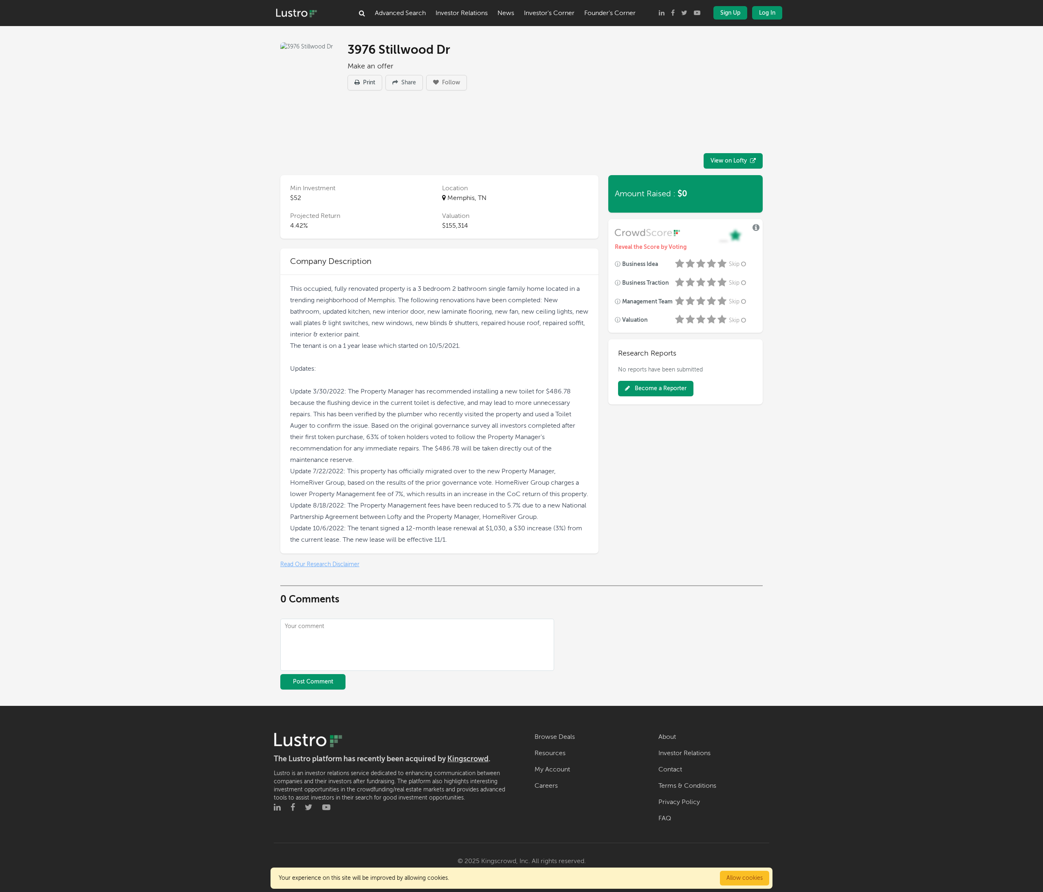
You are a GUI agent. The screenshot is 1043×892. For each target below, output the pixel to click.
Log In (767, 13)
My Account (552, 769)
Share (408, 82)
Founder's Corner (610, 13)
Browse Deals (555, 736)
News (505, 13)
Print (368, 82)
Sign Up (730, 13)
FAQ (664, 818)
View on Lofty (729, 161)
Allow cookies (744, 878)
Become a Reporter (660, 388)
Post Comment (313, 682)
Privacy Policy (679, 802)
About (667, 736)
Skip (734, 264)
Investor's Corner (549, 13)
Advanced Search (400, 13)
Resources (550, 753)
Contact (670, 769)
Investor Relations (462, 13)
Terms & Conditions (687, 785)
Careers (546, 785)
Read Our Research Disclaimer (319, 564)
